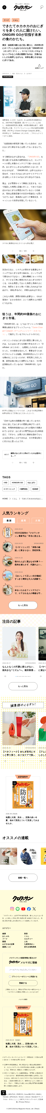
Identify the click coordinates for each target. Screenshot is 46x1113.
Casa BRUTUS (29, 1094)
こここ (17, 1099)
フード (6, 20)
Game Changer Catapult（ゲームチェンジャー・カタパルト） (22, 330)
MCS (22, 1099)
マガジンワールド (31, 1099)
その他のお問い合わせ (17, 1060)
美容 (26, 934)
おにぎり (32, 483)
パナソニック (9, 489)
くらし (15, 20)
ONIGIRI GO (34, 157)
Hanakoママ (36, 1097)
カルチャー (28, 939)
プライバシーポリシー (30, 989)
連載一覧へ (23, 878)
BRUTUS (12, 1094)
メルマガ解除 (23, 999)
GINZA (38, 1094)
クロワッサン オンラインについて (13, 1057)
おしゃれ (5, 936)
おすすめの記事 (8, 944)
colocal (27, 1097)
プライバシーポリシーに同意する (24, 977)
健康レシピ (6, 947)
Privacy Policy (24, 1102)
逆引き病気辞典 (30, 947)
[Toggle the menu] (4, 7)
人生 (26, 941)
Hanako (5, 1097)
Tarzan (21, 1097)
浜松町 (35, 489)
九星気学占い (29, 944)
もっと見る (23, 605)
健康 (4, 934)
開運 (4, 941)
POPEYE (20, 1094)
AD (5, 483)
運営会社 (30, 1057)
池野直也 (24, 489)
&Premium (13, 1097)
